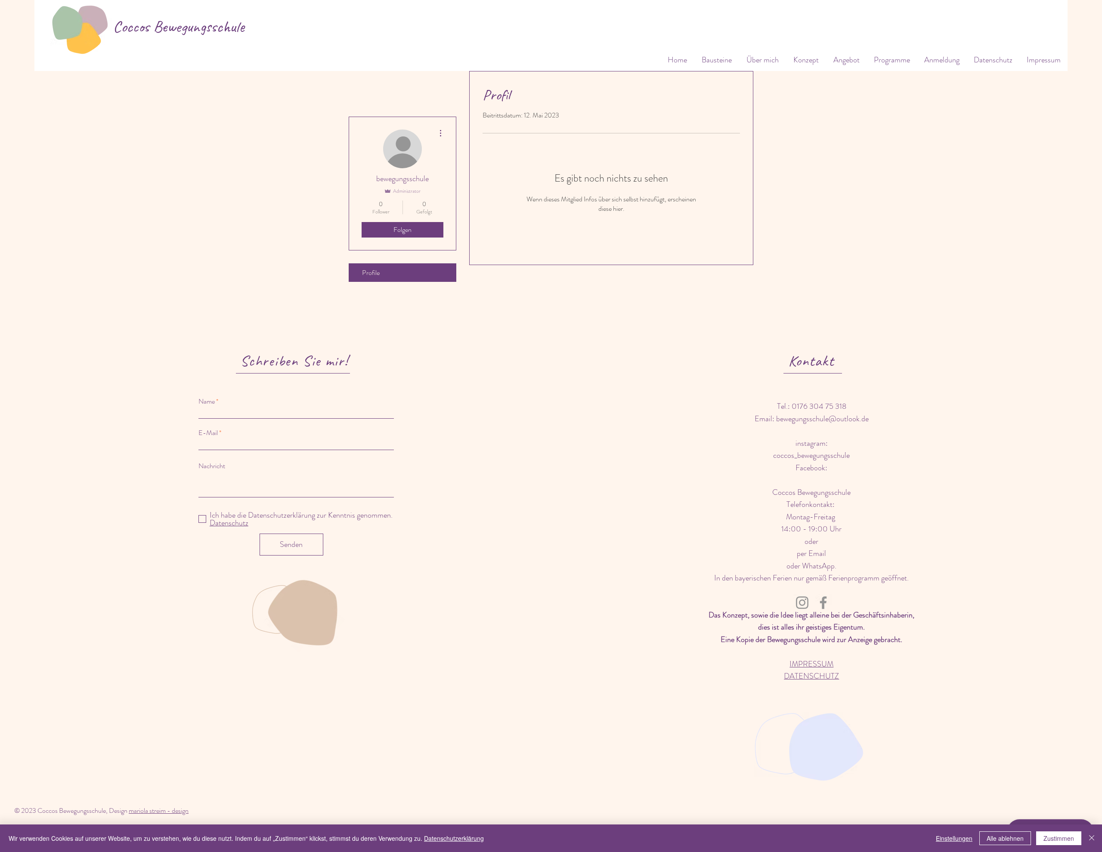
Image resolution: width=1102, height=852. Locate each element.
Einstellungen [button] (954, 838)
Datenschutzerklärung (454, 838)
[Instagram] (802, 602)
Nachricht (211, 466)
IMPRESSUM (811, 664)
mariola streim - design (159, 810)
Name (206, 401)
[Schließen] (1092, 838)
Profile (371, 273)
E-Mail (208, 432)
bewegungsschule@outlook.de (822, 418)
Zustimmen (1058, 838)
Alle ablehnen (1005, 838)
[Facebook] (823, 602)
